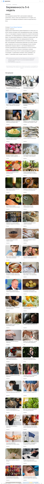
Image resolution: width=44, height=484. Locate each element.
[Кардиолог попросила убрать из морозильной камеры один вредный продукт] (13, 118)
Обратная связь (37, 483)
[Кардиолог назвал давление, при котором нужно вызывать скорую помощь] (31, 118)
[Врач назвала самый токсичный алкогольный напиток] (13, 185)
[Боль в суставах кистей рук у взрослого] (13, 338)
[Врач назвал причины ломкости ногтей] (13, 456)
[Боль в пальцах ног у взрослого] (31, 389)
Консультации (8, 4)
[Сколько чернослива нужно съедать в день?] (13, 236)
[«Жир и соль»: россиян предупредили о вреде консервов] (31, 202)
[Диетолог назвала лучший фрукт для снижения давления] (31, 406)
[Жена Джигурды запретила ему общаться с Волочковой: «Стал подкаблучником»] (31, 253)
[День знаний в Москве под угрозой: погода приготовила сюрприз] (31, 355)
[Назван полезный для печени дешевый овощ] (13, 168)
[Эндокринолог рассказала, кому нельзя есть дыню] (31, 304)
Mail (1, 483)
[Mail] (3, 1)
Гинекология (14, 4)
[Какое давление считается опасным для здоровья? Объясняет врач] (31, 84)
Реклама (9, 483)
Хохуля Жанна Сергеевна (16, 27)
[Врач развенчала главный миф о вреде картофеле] (13, 304)
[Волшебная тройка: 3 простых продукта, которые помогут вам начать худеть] (13, 270)
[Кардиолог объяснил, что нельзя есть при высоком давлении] (31, 185)
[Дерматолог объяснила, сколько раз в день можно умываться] (31, 338)
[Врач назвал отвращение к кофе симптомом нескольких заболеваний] (13, 253)
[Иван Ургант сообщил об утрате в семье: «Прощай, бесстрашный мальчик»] (13, 101)
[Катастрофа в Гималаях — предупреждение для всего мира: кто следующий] (13, 84)
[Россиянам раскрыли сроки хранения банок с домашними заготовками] (13, 473)
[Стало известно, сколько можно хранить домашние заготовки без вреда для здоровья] (31, 422)
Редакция (20, 483)
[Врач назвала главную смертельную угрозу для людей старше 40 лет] (13, 202)
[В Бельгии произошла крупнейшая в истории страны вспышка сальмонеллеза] (13, 439)
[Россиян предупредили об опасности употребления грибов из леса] (13, 406)
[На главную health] (7, 1)
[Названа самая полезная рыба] (31, 135)
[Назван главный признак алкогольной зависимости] (13, 355)
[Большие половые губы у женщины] (31, 101)
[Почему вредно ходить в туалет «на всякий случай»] (13, 321)
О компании (5, 483)
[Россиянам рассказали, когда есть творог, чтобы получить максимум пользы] (31, 151)
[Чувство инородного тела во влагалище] (31, 236)
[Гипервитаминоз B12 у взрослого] (31, 321)
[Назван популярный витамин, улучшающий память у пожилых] (31, 168)
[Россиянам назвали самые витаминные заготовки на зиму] (31, 287)
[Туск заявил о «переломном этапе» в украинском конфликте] (13, 287)
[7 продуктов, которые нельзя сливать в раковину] (31, 219)
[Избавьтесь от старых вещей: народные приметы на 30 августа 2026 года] (13, 219)
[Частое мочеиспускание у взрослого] (13, 422)
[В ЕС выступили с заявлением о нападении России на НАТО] (31, 439)
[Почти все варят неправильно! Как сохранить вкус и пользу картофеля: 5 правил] (13, 135)
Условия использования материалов (28, 483)
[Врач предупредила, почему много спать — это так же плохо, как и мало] (31, 270)
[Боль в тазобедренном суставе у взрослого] (13, 372)
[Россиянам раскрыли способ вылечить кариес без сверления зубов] (31, 473)
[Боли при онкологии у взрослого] (13, 389)
